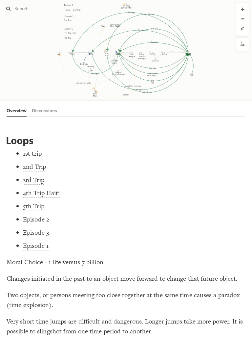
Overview (17, 111)
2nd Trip (34, 166)
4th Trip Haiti (41, 193)
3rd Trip (33, 179)
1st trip (32, 153)
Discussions (44, 111)
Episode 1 (36, 245)
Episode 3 (36, 232)
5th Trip (33, 206)
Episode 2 (36, 219)
